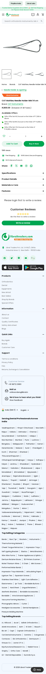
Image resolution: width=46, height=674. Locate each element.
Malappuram (18, 444)
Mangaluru (6, 508)
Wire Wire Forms (8, 555)
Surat (27, 448)
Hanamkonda (7, 448)
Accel (16, 622)
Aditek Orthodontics (29, 622)
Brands (12, 84)
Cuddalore (16, 496)
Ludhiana (35, 496)
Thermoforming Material (12, 543)
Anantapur (6, 476)
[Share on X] (16, 166)
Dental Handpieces (30, 608)
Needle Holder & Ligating (15, 90)
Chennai (32, 432)
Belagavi (15, 504)
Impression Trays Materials (13, 571)
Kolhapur (39, 460)
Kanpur (30, 460)
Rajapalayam (16, 500)
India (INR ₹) (10, 410)
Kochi (4, 452)
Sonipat (16, 492)
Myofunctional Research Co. (13, 647)
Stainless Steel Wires (10, 579)
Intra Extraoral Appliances (22, 595)
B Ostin (29, 627)
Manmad (16, 516)
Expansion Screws (22, 575)
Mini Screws (36, 563)
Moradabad (6, 472)
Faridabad (20, 524)
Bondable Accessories (29, 592)
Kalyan (4, 464)
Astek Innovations (9, 627)
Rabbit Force (33, 647)
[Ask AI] (33, 14)
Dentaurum (34, 639)
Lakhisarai (29, 500)
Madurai (19, 448)
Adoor (24, 508)
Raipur (4, 432)
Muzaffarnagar (28, 492)
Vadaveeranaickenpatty (12, 512)
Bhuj (3, 524)
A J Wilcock (6, 622)
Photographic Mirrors (10, 604)
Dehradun (23, 432)
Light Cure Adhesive (29, 579)
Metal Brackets (36, 551)
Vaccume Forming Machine (13, 599)
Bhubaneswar (26, 468)
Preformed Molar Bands (11, 567)
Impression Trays (33, 547)
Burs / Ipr (13, 539)
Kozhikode (6, 516)
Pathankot (30, 444)
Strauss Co (6, 643)
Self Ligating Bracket (10, 551)
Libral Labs (31, 3)
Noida (26, 496)
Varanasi (35, 484)
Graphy (5, 651)
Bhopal (26, 484)
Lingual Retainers (29, 587)
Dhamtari (13, 452)
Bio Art (4, 631)
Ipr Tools (18, 583)
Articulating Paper (33, 571)
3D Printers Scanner (32, 559)
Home (4, 84)
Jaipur (37, 468)
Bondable (5, 595)
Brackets (23, 539)
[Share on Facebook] (11, 166)
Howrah (13, 520)
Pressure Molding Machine (12, 612)
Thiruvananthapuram (10, 456)
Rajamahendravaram (22, 476)
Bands (4, 539)
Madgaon (6, 496)
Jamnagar (33, 480)
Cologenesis (39, 635)
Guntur (16, 508)
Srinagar (38, 500)
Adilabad (5, 504)
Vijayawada (31, 472)
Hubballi (23, 480)
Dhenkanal (6, 484)
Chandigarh (37, 448)
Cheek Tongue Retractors (12, 547)
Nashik (21, 488)
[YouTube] (21, 166)
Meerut (5, 468)
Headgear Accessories (11, 608)
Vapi (3, 488)
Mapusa (13, 528)
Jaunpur (22, 520)
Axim (21, 627)
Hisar (40, 520)
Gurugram (31, 488)
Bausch (38, 627)
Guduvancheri (27, 504)
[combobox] (23, 21)
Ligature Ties (7, 575)
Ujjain (36, 476)
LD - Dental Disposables (11, 655)
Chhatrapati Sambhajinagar (13, 460)
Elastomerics (7, 583)
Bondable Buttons (32, 583)
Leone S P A (18, 643)
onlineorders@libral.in (19, 392)
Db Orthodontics (19, 639)
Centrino (27, 635)
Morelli (25, 651)
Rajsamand (29, 512)
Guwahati (6, 492)
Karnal (40, 444)
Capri (12, 631)
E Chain (25, 563)
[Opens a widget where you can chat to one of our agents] (37, 670)
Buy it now (34, 144)
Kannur (5, 520)
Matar (39, 512)
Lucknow (35, 440)
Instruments (34, 539)
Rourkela (16, 484)
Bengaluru (6, 444)
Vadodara (14, 468)
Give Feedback (16, 400)
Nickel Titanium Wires (10, 563)
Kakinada (35, 516)
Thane (29, 524)
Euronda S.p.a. (29, 655)
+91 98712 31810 (14, 384)
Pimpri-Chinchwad (25, 428)
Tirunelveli (12, 488)
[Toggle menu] (3, 14)
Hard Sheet (14, 587)
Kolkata (13, 432)
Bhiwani (38, 524)
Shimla (26, 516)
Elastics (24, 551)
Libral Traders (26, 667)
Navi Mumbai (7, 440)
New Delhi (40, 428)
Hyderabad (35, 464)
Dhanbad (23, 452)
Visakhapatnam (8, 428)
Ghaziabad (24, 464)
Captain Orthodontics (26, 631)
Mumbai (18, 440)
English (24, 410)
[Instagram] (26, 166)
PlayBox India (16, 3)
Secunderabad (8, 436)
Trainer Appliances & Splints (29, 555)
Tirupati (13, 480)
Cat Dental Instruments (11, 635)
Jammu (5, 500)
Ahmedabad (19, 472)
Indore (10, 524)
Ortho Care (15, 651)
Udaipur (33, 436)
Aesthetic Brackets (9, 592)
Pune (27, 440)
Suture (4, 587)
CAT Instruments (15, 104)
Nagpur (5, 528)
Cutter (24, 604)
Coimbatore (22, 436)
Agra (40, 488)
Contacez (6, 639)
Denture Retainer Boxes (11, 559)
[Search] (41, 21)
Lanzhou (13, 464)
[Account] (38, 14)
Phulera (32, 520)
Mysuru (5, 480)
